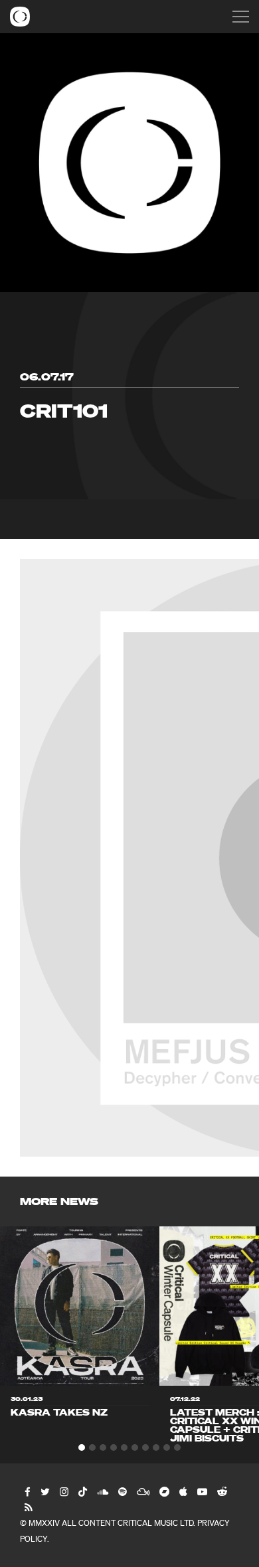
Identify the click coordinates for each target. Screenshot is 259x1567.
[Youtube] (202, 1491)
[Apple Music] (183, 1491)
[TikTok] (82, 1491)
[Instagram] (63, 1491)
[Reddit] (221, 1491)
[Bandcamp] (164, 1491)
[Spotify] (122, 1491)
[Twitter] (44, 1491)
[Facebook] (27, 1491)
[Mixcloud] (142, 1491)
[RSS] (28, 1507)
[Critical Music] (20, 17)
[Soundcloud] (102, 1491)
